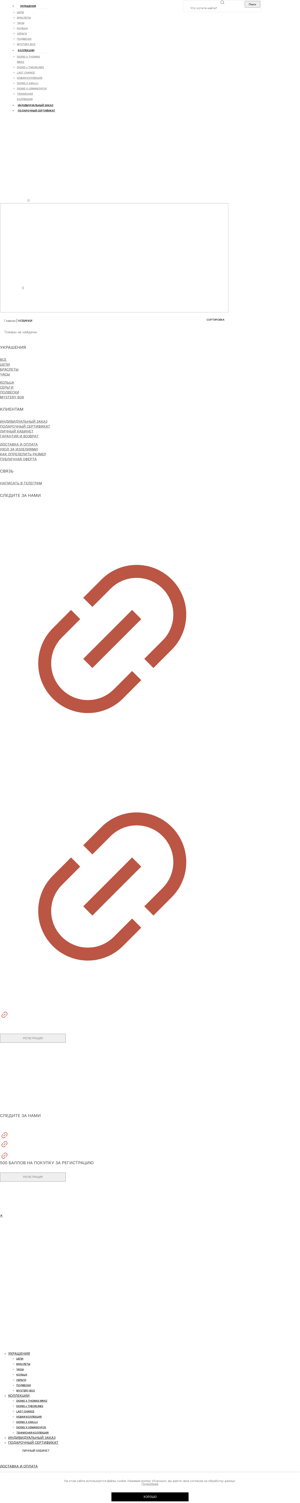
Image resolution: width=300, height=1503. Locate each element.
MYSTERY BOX (12, 397)
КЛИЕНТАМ (9, 1088)
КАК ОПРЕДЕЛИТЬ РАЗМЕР (23, 454)
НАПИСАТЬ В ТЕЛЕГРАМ (21, 483)
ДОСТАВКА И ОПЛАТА (19, 444)
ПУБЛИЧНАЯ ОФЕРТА (18, 459)
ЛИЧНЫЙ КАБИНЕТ (16, 431)
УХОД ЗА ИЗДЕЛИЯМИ (19, 449)
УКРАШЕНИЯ (10, 1077)
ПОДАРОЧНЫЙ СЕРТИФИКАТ (25, 426)
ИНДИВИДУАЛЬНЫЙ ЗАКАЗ (23, 421)
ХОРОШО (150, 1497)
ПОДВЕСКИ (9, 392)
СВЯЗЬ (5, 1099)
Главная (10, 320)
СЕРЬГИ (6, 387)
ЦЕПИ (5, 364)
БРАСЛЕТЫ (9, 369)
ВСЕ (3, 360)
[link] (112, 629)
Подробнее (150, 1484)
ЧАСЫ (5, 374)
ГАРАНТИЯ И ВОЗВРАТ (19, 436)
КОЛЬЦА (7, 382)
